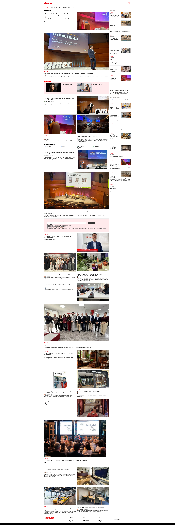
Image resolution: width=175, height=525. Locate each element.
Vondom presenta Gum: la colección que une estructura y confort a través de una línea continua (114, 24)
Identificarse (70, 517)
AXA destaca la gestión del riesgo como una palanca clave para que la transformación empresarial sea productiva (59, 14)
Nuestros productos (86, 520)
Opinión (55, 7)
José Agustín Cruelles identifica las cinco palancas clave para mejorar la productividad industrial (68, 73)
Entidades (73, 7)
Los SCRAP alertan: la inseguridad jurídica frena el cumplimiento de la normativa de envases (67, 344)
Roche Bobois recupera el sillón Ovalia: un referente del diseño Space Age (120, 59)
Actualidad (51, 7)
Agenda (69, 7)
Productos (60, 7)
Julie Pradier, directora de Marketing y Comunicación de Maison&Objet (68, 84)
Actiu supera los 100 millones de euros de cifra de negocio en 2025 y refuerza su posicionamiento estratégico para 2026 (59, 509)
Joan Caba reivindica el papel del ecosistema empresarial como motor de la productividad (120, 126)
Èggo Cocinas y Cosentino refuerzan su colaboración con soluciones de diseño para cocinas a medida (115, 70)
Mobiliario (46, 7)
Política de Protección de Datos (61, 227)
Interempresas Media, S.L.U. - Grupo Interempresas (88, 523)
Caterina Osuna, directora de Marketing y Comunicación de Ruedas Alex (99, 84)
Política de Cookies (100, 520)
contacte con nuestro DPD (56, 229)
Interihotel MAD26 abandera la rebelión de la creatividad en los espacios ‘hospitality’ (65, 460)
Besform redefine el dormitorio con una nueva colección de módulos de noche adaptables (114, 148)
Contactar (84, 517)
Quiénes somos (85, 521)
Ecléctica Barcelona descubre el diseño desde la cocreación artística (57, 274)
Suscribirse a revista (71, 521)
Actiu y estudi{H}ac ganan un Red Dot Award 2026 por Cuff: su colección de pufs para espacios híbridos (119, 156)
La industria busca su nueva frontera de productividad (87, 136)
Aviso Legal (54, 227)
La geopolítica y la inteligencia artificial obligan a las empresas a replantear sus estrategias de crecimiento (71, 212)
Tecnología (65, 7)
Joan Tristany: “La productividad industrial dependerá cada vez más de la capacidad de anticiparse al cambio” (59, 153)
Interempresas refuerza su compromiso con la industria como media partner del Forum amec (114, 15)
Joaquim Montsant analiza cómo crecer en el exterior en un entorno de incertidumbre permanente (58, 137)
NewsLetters (70, 520)
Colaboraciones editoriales (101, 521)
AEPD (82, 229)
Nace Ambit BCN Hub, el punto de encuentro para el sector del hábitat (90, 507)
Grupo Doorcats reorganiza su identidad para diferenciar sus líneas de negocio (119, 188)
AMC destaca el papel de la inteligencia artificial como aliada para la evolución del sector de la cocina (114, 115)
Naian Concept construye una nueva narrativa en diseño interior (89, 391)
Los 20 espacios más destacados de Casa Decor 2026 (55, 401)
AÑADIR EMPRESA (116, 519)
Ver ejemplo (62, 221)
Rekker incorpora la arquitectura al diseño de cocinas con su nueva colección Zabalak (114, 176)
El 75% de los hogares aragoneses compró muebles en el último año (120, 32)
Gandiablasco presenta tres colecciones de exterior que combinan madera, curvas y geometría (114, 39)
